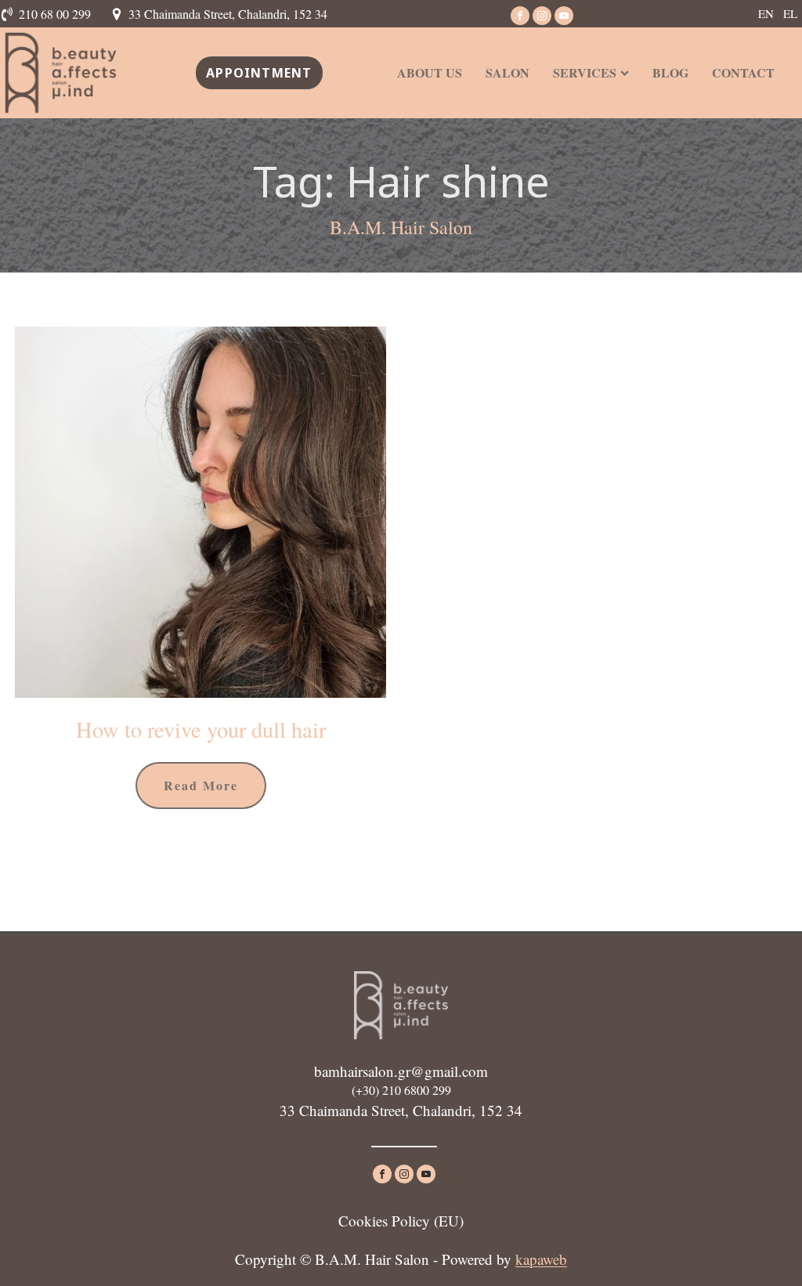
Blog (670, 72)
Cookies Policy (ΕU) (401, 1220)
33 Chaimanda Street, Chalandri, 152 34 (227, 13)
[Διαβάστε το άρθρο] (200, 512)
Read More (201, 785)
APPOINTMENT (259, 72)
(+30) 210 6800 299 (401, 1090)
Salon (507, 72)
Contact (743, 72)
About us (429, 72)
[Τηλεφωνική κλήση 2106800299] (9, 14)
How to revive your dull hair (201, 729)
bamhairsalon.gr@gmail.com (401, 1071)
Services (584, 72)
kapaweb (541, 1259)
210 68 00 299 (55, 13)
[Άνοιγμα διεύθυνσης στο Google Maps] (119, 14)
